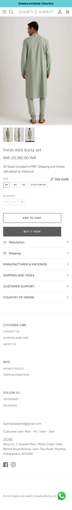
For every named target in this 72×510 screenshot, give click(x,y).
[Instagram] (13, 464)
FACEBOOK (10, 405)
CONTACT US (11, 331)
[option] (36, 71)
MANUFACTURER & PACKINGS (25, 264)
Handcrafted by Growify (48, 496)
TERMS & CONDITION (16, 374)
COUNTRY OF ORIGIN (18, 297)
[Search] (13, 11)
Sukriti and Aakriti (22, 496)
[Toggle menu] (4, 11)
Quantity (9, 196)
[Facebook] (5, 464)
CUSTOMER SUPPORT (19, 286)
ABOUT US (9, 344)
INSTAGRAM (10, 399)
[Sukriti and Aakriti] (36, 11)
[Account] (58, 11)
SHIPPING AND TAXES (18, 275)
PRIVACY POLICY (13, 368)
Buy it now (32, 231)
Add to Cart (32, 217)
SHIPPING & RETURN (15, 337)
